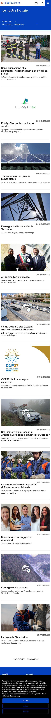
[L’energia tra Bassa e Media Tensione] (25, 207)
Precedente (19, 659)
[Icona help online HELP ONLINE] (36, 3)
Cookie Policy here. (30, 692)
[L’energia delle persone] (25, 568)
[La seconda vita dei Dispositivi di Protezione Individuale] (25, 465)
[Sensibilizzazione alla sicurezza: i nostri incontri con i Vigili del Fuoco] (25, 48)
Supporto (30, 674)
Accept (25, 701)
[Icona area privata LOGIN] (42, 3)
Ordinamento (7, 24)
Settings (26, 711)
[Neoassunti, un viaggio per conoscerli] (25, 517)
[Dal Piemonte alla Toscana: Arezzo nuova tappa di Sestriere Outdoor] (25, 412)
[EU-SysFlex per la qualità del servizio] (25, 104)
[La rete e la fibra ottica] (25, 617)
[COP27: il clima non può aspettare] (25, 360)
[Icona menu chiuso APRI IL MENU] (48, 3)
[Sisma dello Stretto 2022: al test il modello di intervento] (25, 307)
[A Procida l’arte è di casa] (25, 257)
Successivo (33, 659)
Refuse (25, 706)
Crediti (5, 674)
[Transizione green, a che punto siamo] (25, 156)
